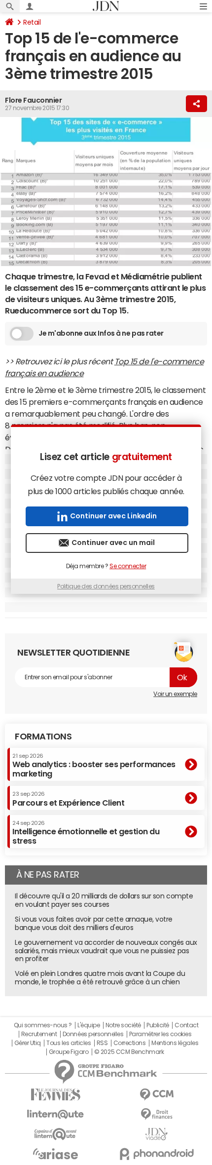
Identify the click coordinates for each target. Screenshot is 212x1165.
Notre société (123, 1025)
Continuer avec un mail (113, 542)
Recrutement (39, 1034)
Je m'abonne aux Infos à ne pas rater (101, 333)
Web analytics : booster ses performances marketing (94, 765)
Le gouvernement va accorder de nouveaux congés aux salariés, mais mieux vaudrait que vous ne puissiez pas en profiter (106, 951)
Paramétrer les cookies (160, 1034)
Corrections (129, 1043)
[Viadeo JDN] (156, 1134)
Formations (43, 736)
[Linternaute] (55, 1114)
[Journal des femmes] (55, 1094)
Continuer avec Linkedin (113, 515)
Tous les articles (68, 1043)
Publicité (157, 1025)
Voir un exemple (175, 694)
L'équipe (88, 1025)
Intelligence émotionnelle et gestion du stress (85, 832)
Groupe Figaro (69, 1052)
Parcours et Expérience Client (68, 798)
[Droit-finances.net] (156, 1114)
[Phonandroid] (156, 1154)
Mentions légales (174, 1043)
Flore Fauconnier (33, 100)
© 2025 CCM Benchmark (129, 1052)
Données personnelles (93, 1034)
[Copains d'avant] (55, 1134)
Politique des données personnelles (106, 586)
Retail (31, 22)
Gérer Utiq (27, 1043)
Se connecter (127, 566)
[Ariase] (55, 1153)
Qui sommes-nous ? (43, 1025)
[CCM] (156, 1094)
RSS (102, 1043)
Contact (186, 1025)
